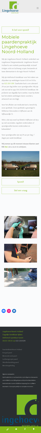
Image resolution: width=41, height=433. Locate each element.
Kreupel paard (7, 353)
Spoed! (20, 182)
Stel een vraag (20, 190)
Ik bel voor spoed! (20, 30)
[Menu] (38, 8)
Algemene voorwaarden (8, 374)
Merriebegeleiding (9, 366)
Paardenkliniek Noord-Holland (12, 349)
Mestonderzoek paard (10, 356)
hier (6, 147)
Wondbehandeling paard (11, 362)
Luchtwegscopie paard (10, 359)
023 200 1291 (9, 84)
